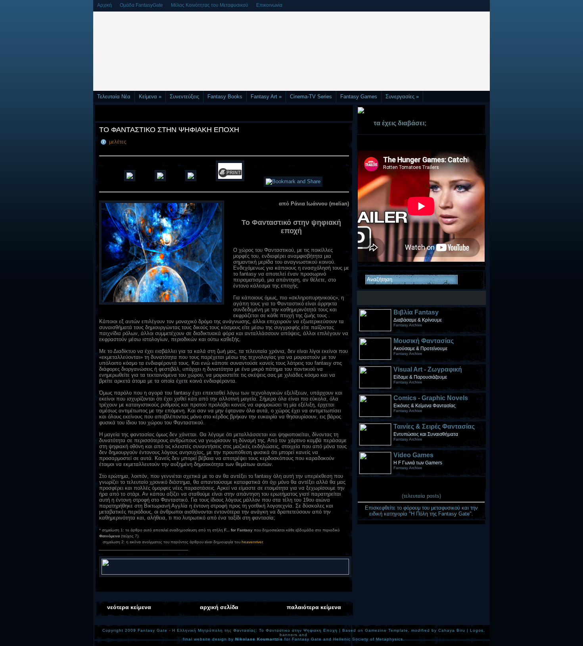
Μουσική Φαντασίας (423, 340)
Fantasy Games (358, 97)
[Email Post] (192, 181)
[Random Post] (361, 112)
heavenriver (252, 542)
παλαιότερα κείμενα (314, 607)
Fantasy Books (224, 97)
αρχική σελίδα (219, 607)
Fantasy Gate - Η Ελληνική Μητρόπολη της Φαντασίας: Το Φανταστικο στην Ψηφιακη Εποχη (238, 630)
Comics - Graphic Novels (430, 398)
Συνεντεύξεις (184, 97)
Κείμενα (150, 97)
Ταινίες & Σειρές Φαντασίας (434, 426)
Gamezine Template (386, 630)
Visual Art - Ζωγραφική (427, 369)
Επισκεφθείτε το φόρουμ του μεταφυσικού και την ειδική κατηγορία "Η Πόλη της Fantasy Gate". (421, 511)
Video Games (413, 455)
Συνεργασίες (402, 97)
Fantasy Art (266, 97)
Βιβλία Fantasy (416, 312)
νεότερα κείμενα (129, 607)
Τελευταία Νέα (113, 97)
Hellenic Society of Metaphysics (368, 639)
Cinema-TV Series (311, 97)
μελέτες (117, 142)
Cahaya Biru (451, 630)
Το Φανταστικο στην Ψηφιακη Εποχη (169, 130)
